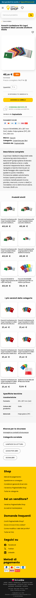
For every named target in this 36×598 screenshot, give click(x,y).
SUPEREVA (25, 586)
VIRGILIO (10, 582)
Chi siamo (10, 588)
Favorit (12, 138)
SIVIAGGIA (30, 584)
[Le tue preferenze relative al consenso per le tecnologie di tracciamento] (32, 594)
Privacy (22, 588)
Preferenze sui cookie (19, 590)
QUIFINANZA (11, 586)
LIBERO (5, 582)
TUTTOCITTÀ (20, 584)
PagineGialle (17, 114)
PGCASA (5, 584)
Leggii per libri (12, 451)
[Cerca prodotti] (31, 15)
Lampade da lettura (14, 444)
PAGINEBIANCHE (12, 584)
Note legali (16, 588)
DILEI (25, 584)
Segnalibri (10, 457)
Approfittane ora (27, 2)
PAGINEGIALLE (17, 582)
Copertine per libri (20, 140)
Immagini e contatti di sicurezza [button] (15, 432)
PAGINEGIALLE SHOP (27, 582)
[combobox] (18, 15)
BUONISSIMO (18, 586)
